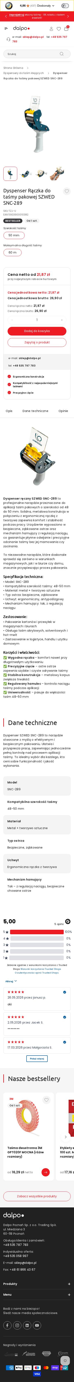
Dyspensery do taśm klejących (23, 73)
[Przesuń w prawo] (66, 1137)
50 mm (14, 235)
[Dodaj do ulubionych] (67, 191)
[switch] (65, 6)
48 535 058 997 (16, 1256)
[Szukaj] (62, 54)
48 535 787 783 (16, 1245)
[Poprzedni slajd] (6, 16)
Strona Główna (13, 68)
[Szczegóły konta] (51, 28)
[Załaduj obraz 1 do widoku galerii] (10, 174)
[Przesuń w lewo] (8, 1137)
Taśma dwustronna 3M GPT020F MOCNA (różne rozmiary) (25, 1152)
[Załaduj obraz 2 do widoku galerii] (26, 174)
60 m (12, 252)
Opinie (63, 411)
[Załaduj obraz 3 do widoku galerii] (41, 174)
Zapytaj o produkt (37, 342)
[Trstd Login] (67, 5)
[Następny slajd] (68, 16)
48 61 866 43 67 (24, 1270)
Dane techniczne (35, 411)
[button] (6, 28)
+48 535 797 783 (24, 365)
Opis (9, 411)
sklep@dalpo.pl (33, 37)
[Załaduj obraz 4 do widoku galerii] (57, 174)
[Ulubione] (58, 28)
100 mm (30, 1178)
